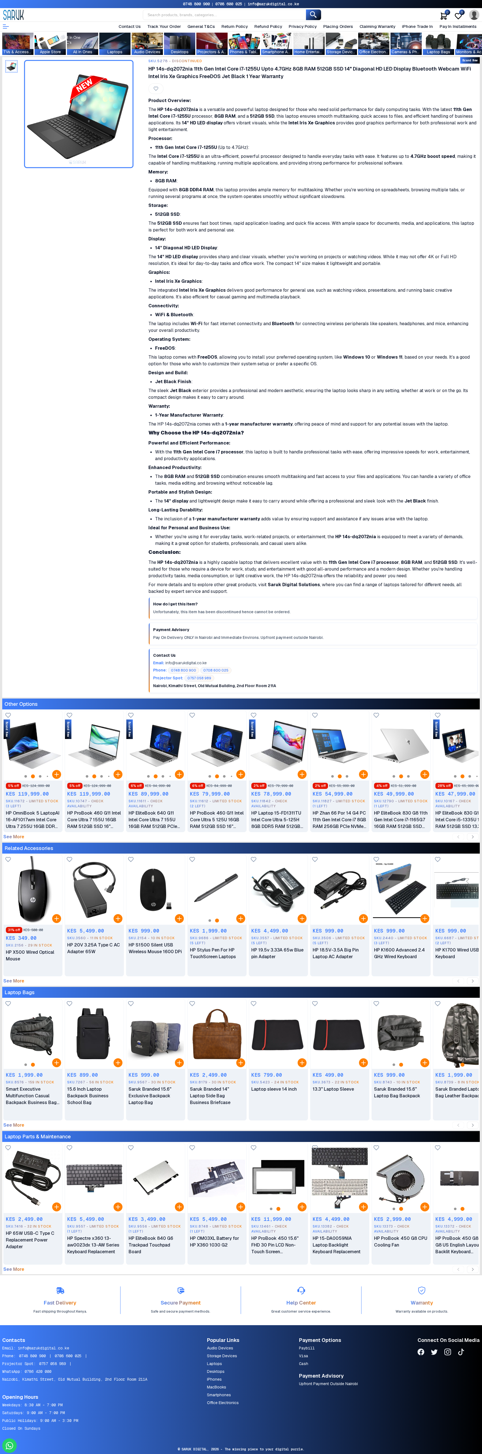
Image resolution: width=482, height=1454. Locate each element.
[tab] (11, 66)
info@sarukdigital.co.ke (273, 3)
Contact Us (130, 26)
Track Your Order (164, 26)
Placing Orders (338, 26)
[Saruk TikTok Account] (461, 1353)
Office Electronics (223, 1402)
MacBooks (216, 1387)
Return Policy (234, 26)
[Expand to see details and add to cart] (56, 774)
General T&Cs (201, 26)
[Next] (473, 836)
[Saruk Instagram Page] (447, 1353)
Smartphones (219, 1394)
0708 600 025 (228, 3)
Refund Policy (268, 26)
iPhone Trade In (417, 26)
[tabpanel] (78, 114)
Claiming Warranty (377, 26)
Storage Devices (222, 1355)
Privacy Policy (303, 26)
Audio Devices (220, 1348)
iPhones (214, 1379)
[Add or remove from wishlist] (155, 88)
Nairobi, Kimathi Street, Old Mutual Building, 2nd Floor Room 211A (74, 1379)
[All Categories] (5, 26)
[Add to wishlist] (8, 716)
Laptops (214, 1363)
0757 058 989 (52, 1363)
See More (13, 837)
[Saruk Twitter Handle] (434, 1353)
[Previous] (458, 836)
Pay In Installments (458, 26)
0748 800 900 (196, 3)
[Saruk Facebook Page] (421, 1353)
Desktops (216, 1371)
